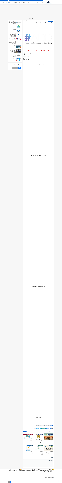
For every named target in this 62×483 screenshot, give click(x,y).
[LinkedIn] (16, 68)
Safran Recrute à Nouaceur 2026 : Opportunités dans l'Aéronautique (12, 22)
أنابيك (11, 2)
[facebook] (8, 0)
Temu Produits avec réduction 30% (48, 477)
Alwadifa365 (37, 425)
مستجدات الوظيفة (37, 2)
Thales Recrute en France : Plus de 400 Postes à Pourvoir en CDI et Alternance (12, 51)
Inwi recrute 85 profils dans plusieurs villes (12, 43)
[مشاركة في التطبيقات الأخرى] (35, 428)
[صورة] (18, 22)
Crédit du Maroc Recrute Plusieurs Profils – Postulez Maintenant (12, 31)
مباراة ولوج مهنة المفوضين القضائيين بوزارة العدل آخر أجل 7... (39, 442)
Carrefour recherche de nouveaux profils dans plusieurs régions (13, 35)
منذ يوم (52, 440)
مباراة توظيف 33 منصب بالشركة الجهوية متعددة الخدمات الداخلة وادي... (38, 453)
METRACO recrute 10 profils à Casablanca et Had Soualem (12, 56)
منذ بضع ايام (31, 440)
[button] (48, 428)
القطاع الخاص (20, 2)
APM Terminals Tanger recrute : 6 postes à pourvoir (13, 47)
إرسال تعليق (50, 460)
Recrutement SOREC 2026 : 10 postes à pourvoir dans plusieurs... (49, 442)
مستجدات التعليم (15, 2)
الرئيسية (42, 2)
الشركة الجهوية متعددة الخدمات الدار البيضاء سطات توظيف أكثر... (28, 442)
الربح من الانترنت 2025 (26, 2)
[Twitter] (13, 68)
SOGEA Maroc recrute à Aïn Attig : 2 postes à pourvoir (12, 39)
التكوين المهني (8, 2)
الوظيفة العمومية (31, 2)
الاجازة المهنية (3, 2)
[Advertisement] (31, 11)
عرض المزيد (25, 431)
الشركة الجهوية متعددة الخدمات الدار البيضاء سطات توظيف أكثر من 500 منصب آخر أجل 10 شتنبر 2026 (12, 27)
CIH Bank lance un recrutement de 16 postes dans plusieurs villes (12, 60)
